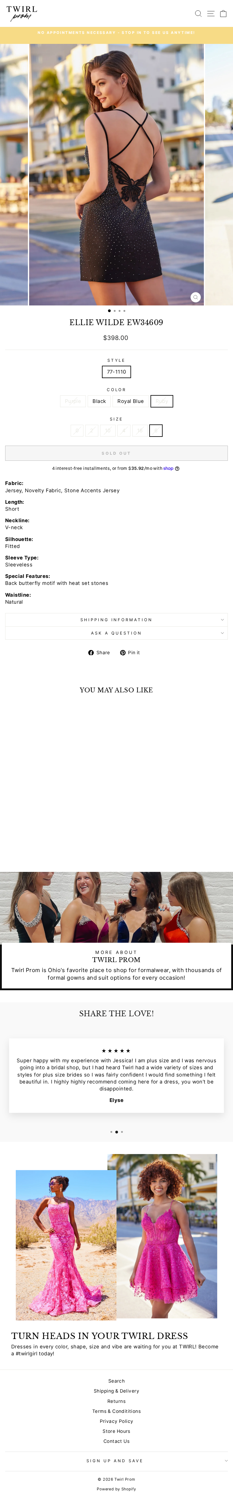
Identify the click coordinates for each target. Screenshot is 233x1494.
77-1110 (116, 372)
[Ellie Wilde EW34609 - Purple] (37, 851)
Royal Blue (130, 401)
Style (116, 360)
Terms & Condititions (116, 1411)
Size (116, 419)
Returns (116, 1401)
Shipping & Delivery (116, 1391)
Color (117, 389)
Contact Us (116, 1441)
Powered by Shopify (116, 1489)
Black (99, 401)
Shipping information (116, 619)
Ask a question (116, 633)
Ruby (162, 401)
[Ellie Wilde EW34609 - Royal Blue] (51, 851)
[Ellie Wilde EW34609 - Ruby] (58, 851)
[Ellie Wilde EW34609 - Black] (44, 851)
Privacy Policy (116, 1421)
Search (116, 1381)
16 (140, 430)
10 (108, 430)
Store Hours (116, 1431)
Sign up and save (115, 1460)
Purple (73, 401)
